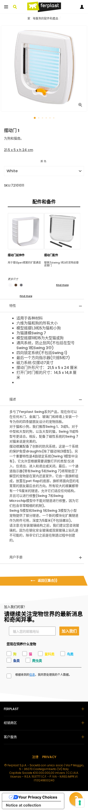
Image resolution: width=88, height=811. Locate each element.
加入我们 (69, 631)
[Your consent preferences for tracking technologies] (79, 802)
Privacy (49, 757)
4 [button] (47, 118)
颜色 (44, 161)
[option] (44, 68)
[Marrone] (16, 285)
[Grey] (21, 285)
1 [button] (35, 118)
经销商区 (10, 722)
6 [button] (54, 118)
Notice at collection (23, 805)
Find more (26, 296)
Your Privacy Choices (37, 797)
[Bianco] (10, 285)
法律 (35, 757)
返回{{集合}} (47, 580)
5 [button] (50, 118)
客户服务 (10, 737)
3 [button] (43, 118)
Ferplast (11, 709)
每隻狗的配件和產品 (45, 18)
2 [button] (39, 118)
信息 (32, 674)
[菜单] (6, 6)
